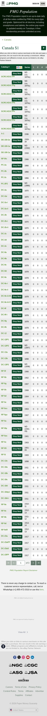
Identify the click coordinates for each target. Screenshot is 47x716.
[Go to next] (33, 563)
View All (22, 632)
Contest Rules (9, 691)
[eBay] (17, 625)
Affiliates (29, 691)
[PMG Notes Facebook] (15, 657)
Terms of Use (21, 687)
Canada (7, 40)
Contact (28, 695)
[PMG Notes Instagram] (23, 657)
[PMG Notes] (13, 3)
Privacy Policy (35, 687)
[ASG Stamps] (16, 672)
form (41, 590)
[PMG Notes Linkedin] (32, 657)
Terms (20, 691)
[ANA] (17, 604)
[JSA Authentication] (31, 672)
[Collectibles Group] (23, 680)
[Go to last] (38, 563)
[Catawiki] (28, 625)
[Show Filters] (43, 48)
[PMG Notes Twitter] (19, 657)
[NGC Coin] (16, 665)
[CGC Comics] (31, 665)
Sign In (35, 4)
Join (43, 4)
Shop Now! (17, 73)
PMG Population (23, 11)
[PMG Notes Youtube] (28, 657)
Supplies (19, 695)
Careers (9, 687)
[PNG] (30, 604)
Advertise (39, 691)
